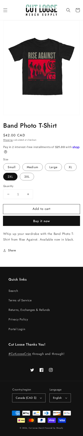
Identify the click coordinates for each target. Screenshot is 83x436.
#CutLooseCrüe (20, 354)
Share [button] (12, 250)
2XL (10, 176)
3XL (27, 176)
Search (13, 291)
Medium (32, 167)
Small (12, 167)
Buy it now (41, 221)
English (57, 398)
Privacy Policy (18, 319)
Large (53, 167)
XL (70, 167)
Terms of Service (20, 300)
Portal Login (17, 329)
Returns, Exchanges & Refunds (29, 310)
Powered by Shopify (54, 428)
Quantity (8, 186)
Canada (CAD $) (26, 398)
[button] (5, 10)
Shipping (8, 139)
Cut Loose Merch (36, 428)
